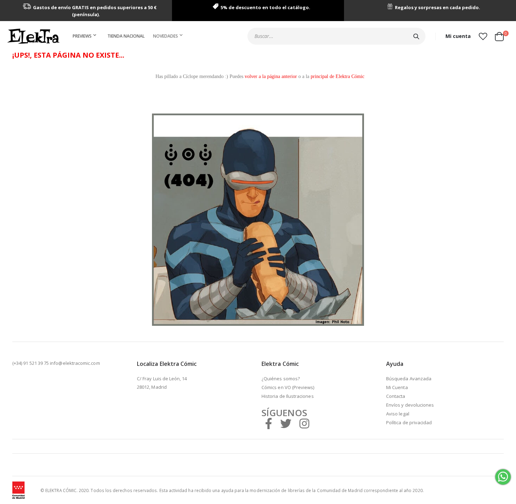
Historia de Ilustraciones (288, 396)
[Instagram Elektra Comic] (304, 423)
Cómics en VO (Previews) (288, 387)
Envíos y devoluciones (410, 405)
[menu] (129, 36)
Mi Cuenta (397, 387)
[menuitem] (85, 36)
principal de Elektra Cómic (337, 76)
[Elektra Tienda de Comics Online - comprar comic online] (33, 36)
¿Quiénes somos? (281, 378)
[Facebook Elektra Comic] (268, 423)
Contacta (395, 396)
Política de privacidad (409, 422)
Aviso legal (397, 414)
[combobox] (336, 36)
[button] (483, 36)
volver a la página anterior (271, 76)
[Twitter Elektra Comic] (285, 423)
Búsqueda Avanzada (408, 378)
